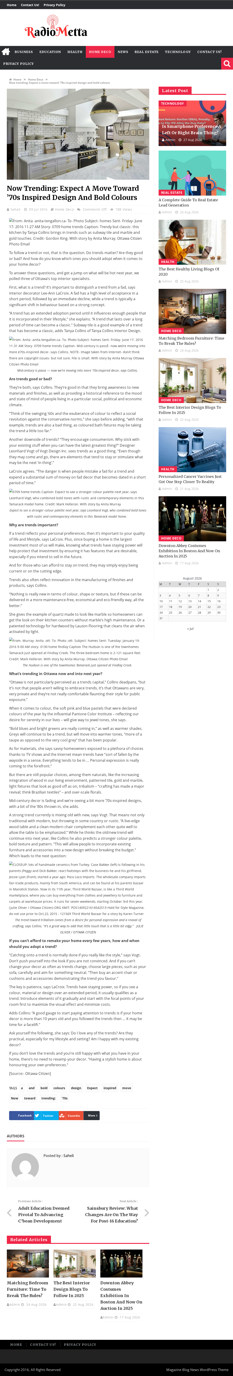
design (76, 1088)
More (91, 1115)
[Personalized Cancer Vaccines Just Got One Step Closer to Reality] (192, 449)
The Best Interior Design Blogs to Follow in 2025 (71, 1289)
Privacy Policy (54, 5)
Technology (178, 52)
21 (199, 607)
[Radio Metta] (55, 27)
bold (44, 1088)
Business (24, 52)
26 (180, 613)
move (126, 1088)
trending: (48, 1098)
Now (14, 1098)
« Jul (190, 628)
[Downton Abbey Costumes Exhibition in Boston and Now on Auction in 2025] (121, 1264)
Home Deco (100, 52)
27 (190, 613)
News (123, 52)
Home (11, 5)
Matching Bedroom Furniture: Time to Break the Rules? (27, 1289)
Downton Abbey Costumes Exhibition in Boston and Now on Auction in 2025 (121, 1295)
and (32, 1088)
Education (50, 52)
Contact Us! (30, 5)
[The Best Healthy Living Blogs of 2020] (192, 242)
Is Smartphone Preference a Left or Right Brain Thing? (191, 129)
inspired (110, 1088)
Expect (92, 1088)
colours (59, 1088)
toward (29, 1098)
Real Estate (146, 52)
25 (170, 613)
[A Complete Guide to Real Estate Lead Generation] (192, 173)
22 (209, 607)
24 (161, 613)
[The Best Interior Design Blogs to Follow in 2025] (74, 1264)
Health (74, 52)
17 (161, 607)
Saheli (16, 209)
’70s (65, 1098)
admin (14, 1304)
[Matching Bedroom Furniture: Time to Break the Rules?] (28, 1264)
